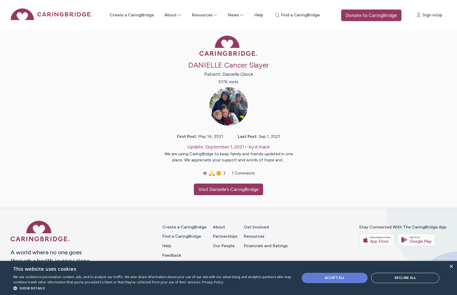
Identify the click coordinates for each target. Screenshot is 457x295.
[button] (152, 288)
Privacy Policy (212, 282)
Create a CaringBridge (132, 14)
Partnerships (225, 236)
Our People (224, 245)
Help (258, 14)
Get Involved (256, 227)
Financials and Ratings (266, 245)
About (170, 14)
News (233, 14)
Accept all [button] (335, 277)
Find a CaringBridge (181, 236)
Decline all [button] (405, 277)
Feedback (171, 255)
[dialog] (228, 278)
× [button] (451, 267)
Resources (202, 14)
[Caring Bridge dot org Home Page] (52, 18)
